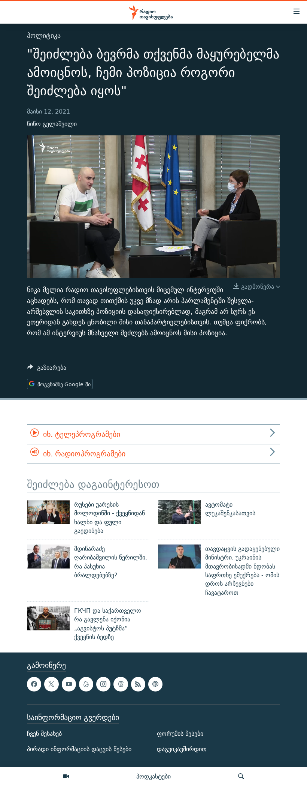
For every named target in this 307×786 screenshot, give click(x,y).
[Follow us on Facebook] (34, 684)
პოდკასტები (153, 776)
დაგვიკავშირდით (182, 749)
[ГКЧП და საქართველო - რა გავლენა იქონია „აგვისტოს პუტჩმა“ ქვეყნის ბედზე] (48, 618)
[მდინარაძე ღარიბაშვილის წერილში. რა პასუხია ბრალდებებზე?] (48, 556)
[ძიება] (241, 776)
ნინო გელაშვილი (52, 124)
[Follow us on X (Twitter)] (51, 684)
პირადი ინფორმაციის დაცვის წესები (79, 749)
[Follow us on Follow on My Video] (86, 684)
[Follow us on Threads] (120, 684)
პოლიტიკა (44, 35)
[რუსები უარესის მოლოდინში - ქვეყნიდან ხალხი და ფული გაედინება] (48, 512)
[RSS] (138, 684)
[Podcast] (155, 684)
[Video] (66, 776)
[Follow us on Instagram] (103, 684)
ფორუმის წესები (180, 733)
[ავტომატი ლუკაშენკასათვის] (179, 512)
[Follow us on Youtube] (69, 684)
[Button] (46, 369)
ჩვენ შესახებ (44, 733)
